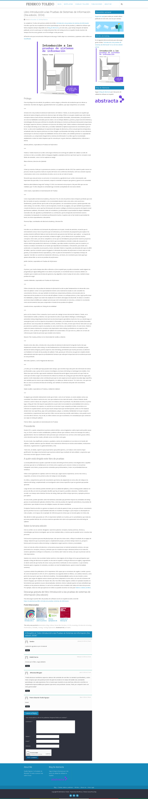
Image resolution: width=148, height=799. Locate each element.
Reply (27, 650)
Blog (59, 4)
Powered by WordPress (76, 792)
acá (30, 775)
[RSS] (77, 795)
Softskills (34, 627)
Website (28, 746)
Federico (45, 19)
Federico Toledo (65, 792)
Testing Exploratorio (49, 627)
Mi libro (77, 787)
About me (108, 4)
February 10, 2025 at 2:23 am (84, 657)
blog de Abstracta (53, 28)
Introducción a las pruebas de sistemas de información (73, 23)
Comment (29, 721)
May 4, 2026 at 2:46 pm (85, 697)
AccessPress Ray (92, 792)
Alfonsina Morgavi (36, 673)
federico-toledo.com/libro (83, 587)
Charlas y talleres (82, 4)
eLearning (75, 625)
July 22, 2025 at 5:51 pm (85, 672)
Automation (42, 625)
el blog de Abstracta (104, 92)
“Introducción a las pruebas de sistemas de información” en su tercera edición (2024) (109, 45)
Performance (28, 627)
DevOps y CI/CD (66, 625)
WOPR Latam (68, 4)
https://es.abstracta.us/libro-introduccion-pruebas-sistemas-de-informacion (46, 601)
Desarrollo (57, 625)
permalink (67, 627)
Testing (40, 627)
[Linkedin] (74, 795)
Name (28, 736)
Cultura (52, 625)
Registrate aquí (99, 16)
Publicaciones (96, 4)
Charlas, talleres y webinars (65, 787)
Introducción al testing (84, 625)
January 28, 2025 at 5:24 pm (84, 641)
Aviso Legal (91, 787)
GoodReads (27, 39)
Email (28, 741)
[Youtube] (70, 795)
